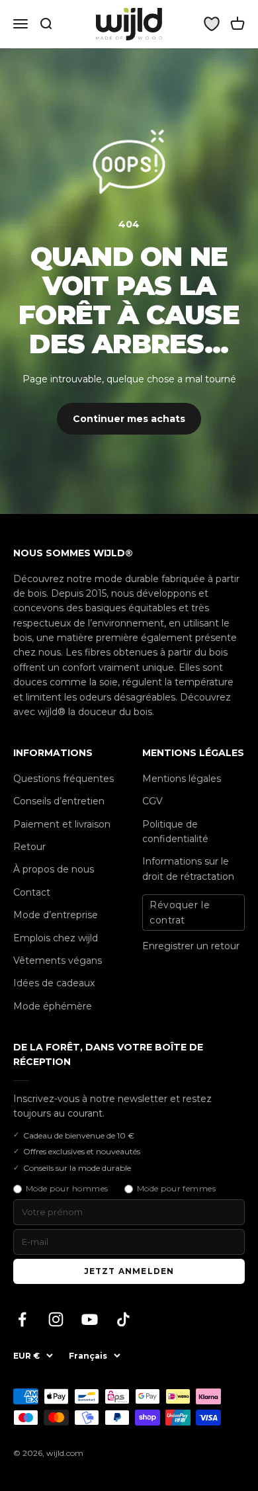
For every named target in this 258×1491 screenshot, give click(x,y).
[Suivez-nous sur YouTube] (90, 1319)
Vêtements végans (57, 960)
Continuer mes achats (129, 419)
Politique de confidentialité (175, 831)
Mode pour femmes (176, 1188)
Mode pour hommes (67, 1188)
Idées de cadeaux (54, 983)
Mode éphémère (52, 1006)
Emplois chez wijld (55, 938)
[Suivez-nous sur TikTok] (123, 1319)
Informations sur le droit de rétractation (188, 868)
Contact (31, 892)
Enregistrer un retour (190, 946)
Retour (29, 847)
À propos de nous (53, 869)
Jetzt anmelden (129, 1271)
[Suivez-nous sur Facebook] (22, 1319)
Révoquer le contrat (180, 912)
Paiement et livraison (61, 824)
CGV (152, 801)
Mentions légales (181, 779)
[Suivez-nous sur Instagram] (56, 1319)
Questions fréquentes (63, 779)
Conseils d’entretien (59, 801)
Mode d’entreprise (55, 915)
